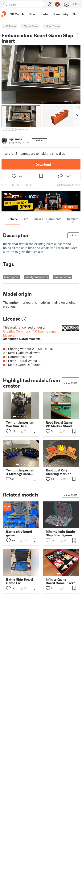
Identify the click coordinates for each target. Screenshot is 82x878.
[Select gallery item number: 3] (21, 416)
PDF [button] (74, 235)
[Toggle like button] (8, 431)
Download (43, 164)
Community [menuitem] (60, 14)
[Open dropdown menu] (77, 35)
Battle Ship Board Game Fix (19, 581)
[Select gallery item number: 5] (27, 416)
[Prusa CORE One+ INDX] (41, 201)
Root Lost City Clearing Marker (58, 472)
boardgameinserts (36, 277)
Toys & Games (31, 26)
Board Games (53, 26)
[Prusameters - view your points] (57, 4)
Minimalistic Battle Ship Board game (60, 533)
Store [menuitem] (32, 14)
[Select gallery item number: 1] (14, 416)
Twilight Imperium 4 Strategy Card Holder (20, 472)
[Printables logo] (4, 14)
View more (70, 383)
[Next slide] (76, 116)
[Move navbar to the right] (78, 14)
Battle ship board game (19, 533)
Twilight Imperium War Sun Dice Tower (20, 424)
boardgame (11, 277)
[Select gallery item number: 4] (24, 416)
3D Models (11, 26)
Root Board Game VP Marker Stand (59, 424)
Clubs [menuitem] (44, 14)
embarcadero (62, 277)
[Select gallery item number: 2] (18, 416)
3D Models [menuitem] (17, 14)
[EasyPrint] (50, 4)
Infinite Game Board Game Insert (60, 581)
